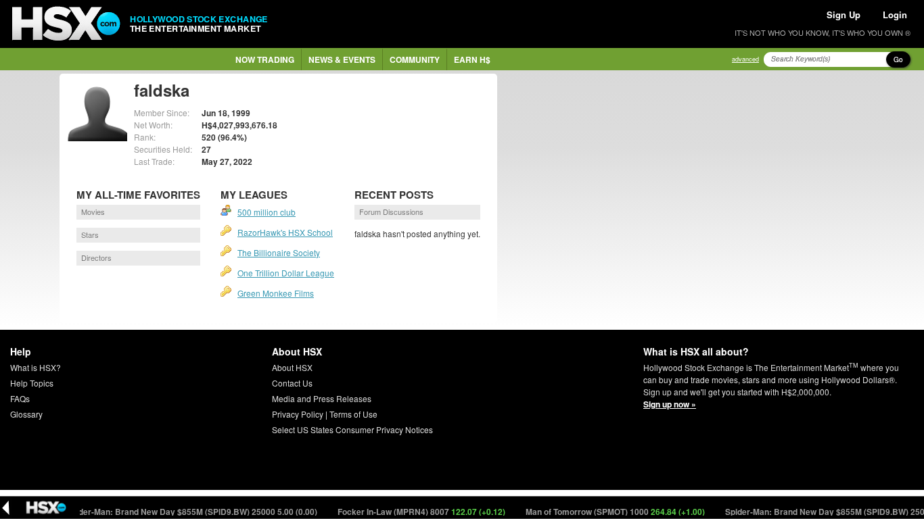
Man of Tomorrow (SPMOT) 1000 (606, 511)
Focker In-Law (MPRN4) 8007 (413, 511)
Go (898, 59)
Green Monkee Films (275, 293)
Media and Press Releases (321, 398)
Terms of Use (353, 414)
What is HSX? (35, 367)
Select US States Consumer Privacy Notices (352, 429)
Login (895, 14)
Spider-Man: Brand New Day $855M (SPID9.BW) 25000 (183, 511)
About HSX (292, 367)
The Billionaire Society (278, 252)
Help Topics (31, 383)
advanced (745, 59)
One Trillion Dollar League (285, 272)
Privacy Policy (297, 414)
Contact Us (292, 383)
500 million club (266, 212)
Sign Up (843, 14)
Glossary (26, 414)
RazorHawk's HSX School (285, 232)
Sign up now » (669, 404)
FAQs (20, 398)
